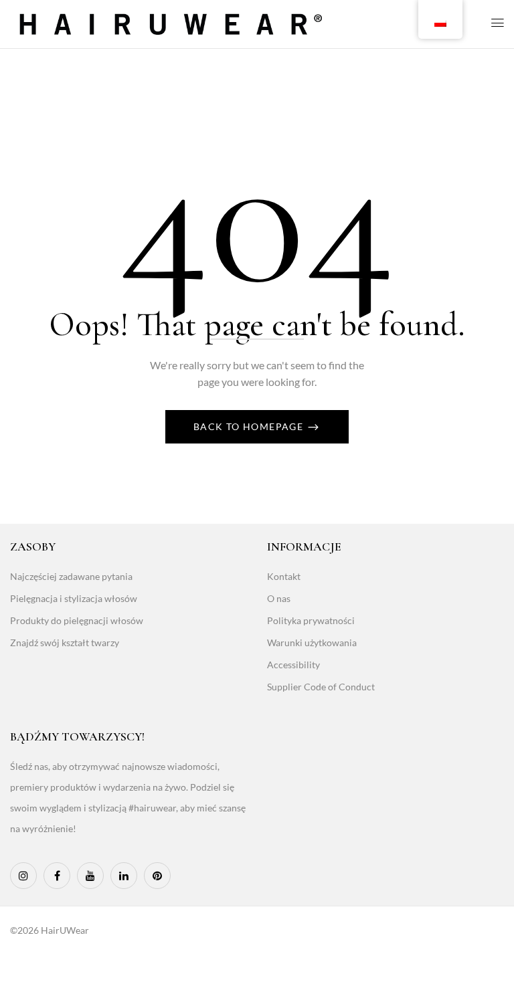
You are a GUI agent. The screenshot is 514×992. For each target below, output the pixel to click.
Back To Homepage (250, 426)
